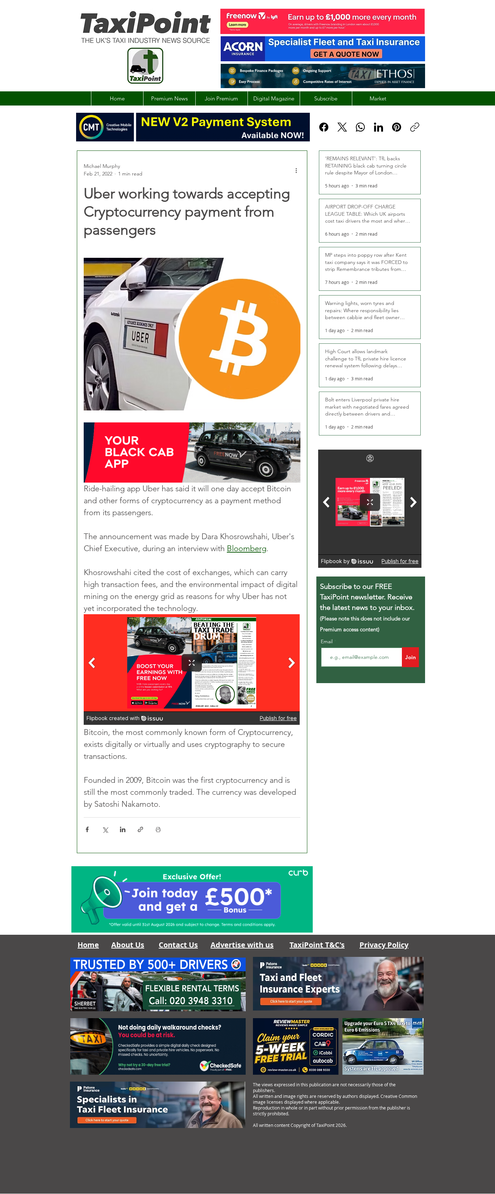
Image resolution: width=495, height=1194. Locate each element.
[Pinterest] (396, 127)
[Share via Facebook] (87, 829)
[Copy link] (414, 127)
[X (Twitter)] (342, 127)
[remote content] (192, 670)
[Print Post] (158, 829)
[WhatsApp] (360, 127)
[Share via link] (140, 829)
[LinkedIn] (378, 127)
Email (327, 641)
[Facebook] (323, 127)
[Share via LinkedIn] (122, 829)
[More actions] (296, 170)
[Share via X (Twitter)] (104, 829)
